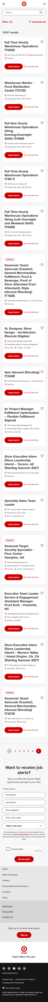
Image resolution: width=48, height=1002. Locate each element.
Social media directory (10, 973)
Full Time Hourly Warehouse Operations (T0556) (21, 46)
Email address (12, 810)
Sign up (24, 935)
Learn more (13, 66)
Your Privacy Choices (12, 988)
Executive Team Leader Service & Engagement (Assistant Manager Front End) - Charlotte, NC (21, 601)
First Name (10, 795)
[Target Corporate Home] (24, 4)
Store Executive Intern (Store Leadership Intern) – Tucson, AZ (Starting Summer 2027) (21, 462)
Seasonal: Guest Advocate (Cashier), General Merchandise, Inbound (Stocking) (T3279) (20, 705)
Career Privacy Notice (21, 834)
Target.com (7, 906)
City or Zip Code (13, 817)
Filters (5, 22)
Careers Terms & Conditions (25, 979)
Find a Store (7, 911)
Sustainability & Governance (15, 886)
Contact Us (7, 917)
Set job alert (24, 859)
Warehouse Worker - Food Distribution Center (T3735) (19, 86)
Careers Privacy (7, 979)
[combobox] (24, 12)
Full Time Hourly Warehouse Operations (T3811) (21, 175)
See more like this (31, 66)
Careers (6, 880)
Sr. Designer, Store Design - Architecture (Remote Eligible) (20, 332)
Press (4, 897)
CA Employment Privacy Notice (13, 983)
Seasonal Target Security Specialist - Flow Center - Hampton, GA (19, 551)
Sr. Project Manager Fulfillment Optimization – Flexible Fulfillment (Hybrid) (21, 414)
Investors (6, 892)
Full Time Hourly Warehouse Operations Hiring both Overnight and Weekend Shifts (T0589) (21, 219)
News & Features (10, 874)
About (5, 869)
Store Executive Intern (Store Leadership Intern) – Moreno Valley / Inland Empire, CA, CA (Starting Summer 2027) (21, 652)
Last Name (10, 802)
